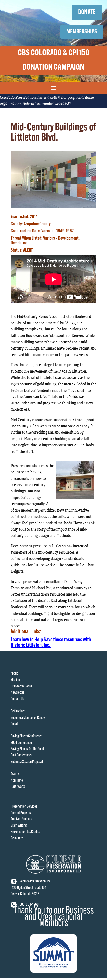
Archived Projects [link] (21, 819)
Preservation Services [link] (24, 807)
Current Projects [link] (21, 813)
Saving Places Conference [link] (26, 736)
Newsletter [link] (17, 693)
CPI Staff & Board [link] (21, 686)
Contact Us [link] (17, 699)
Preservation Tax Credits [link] (25, 832)
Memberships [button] (81, 32)
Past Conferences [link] (21, 755)
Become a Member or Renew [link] (28, 718)
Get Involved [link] (18, 711)
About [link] (14, 674)
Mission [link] (15, 680)
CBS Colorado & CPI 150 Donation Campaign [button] (53, 60)
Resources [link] (17, 838)
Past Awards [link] (18, 787)
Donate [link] (15, 724)
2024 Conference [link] (21, 743)
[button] (53, 88)
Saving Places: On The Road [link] (27, 749)
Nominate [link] (17, 781)
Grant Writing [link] (19, 826)
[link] (53, 207)
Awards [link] (15, 774)
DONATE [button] (87, 12)
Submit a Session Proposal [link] (27, 762)
